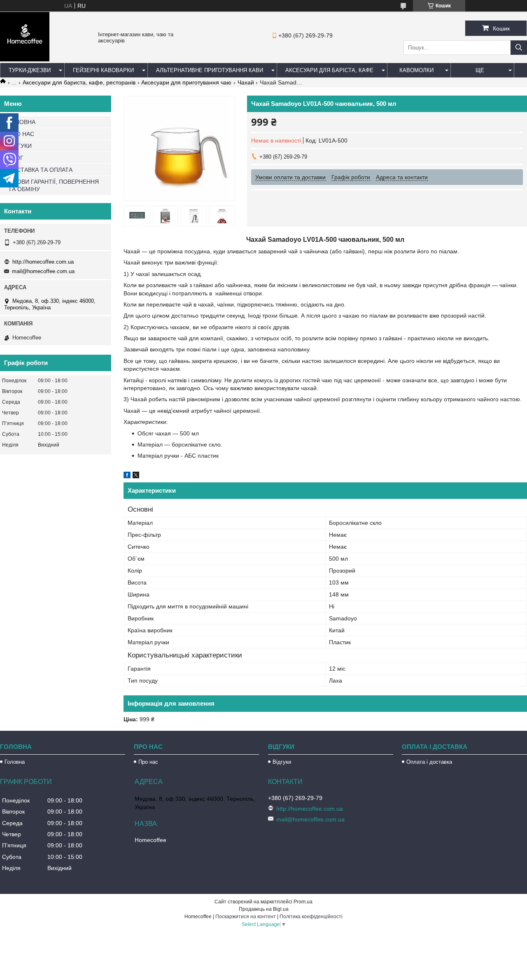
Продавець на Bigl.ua (264, 909)
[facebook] (127, 476)
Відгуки (282, 762)
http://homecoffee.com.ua (43, 262)
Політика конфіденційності (311, 916)
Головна (15, 762)
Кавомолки (416, 70)
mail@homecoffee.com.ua (43, 271)
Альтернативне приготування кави (209, 70)
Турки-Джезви (30, 70)
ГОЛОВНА (21, 122)
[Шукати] (519, 47)
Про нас (148, 762)
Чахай (246, 82)
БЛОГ (15, 157)
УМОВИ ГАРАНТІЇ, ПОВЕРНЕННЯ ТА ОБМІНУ (53, 185)
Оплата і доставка (429, 762)
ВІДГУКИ (20, 146)
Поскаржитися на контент (245, 916)
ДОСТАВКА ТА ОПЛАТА (40, 169)
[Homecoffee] (24, 59)
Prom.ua (303, 902)
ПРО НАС (21, 134)
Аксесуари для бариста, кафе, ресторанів (79, 82)
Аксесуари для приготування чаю (186, 82)
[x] (136, 476)
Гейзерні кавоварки (103, 70)
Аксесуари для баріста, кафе (329, 70)
